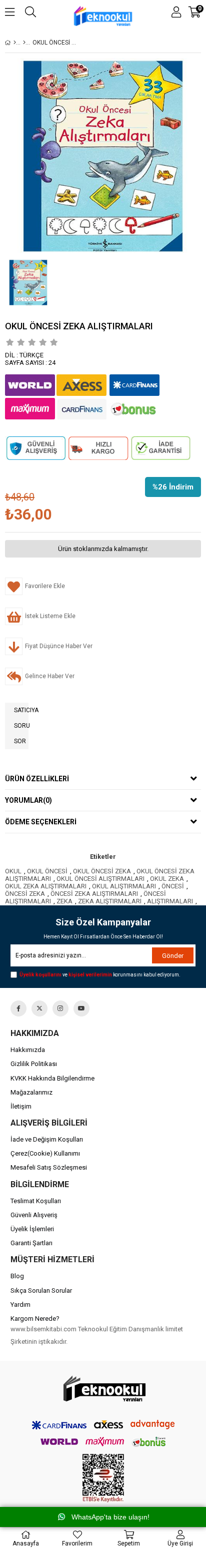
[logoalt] (103, 1389)
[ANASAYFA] (15, 43)
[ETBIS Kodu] (103, 1478)
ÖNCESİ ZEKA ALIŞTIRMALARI (94, 893)
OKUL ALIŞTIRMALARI (124, 886)
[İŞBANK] (24, 43)
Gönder (173, 955)
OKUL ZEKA (167, 878)
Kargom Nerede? (35, 1318)
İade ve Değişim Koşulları (46, 1139)
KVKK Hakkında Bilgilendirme (52, 1078)
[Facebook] (18, 1008)
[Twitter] (40, 1008)
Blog (17, 1276)
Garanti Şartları (31, 1243)
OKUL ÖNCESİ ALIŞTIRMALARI (100, 878)
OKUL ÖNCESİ (47, 871)
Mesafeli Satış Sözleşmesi (48, 1167)
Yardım (20, 1304)
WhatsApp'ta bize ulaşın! (111, 1517)
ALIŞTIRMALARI (170, 901)
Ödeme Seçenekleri (40, 822)
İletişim (21, 1106)
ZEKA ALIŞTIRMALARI (110, 901)
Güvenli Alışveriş (34, 1215)
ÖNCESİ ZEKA (25, 893)
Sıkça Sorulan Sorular (41, 1290)
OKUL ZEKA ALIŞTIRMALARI (45, 886)
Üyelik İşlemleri (32, 1229)
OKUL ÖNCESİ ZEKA (102, 871)
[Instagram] (60, 1008)
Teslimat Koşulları (35, 1201)
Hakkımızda (27, 1050)
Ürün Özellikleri (37, 779)
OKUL (13, 871)
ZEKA (64, 901)
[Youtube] (82, 1008)
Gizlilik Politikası (33, 1064)
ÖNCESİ (173, 886)
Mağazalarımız (31, 1092)
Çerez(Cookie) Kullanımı (45, 1153)
